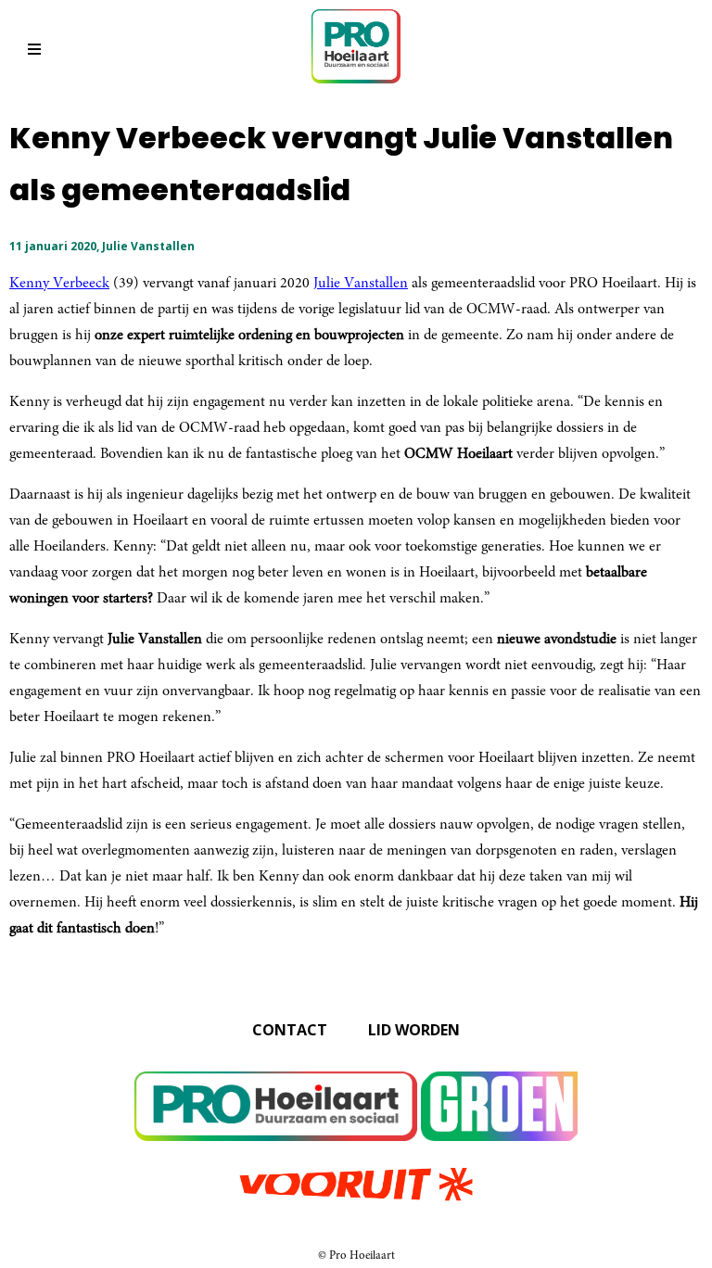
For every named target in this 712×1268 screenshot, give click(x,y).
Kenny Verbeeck (59, 283)
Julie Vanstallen (360, 283)
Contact (289, 1030)
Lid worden (414, 1030)
